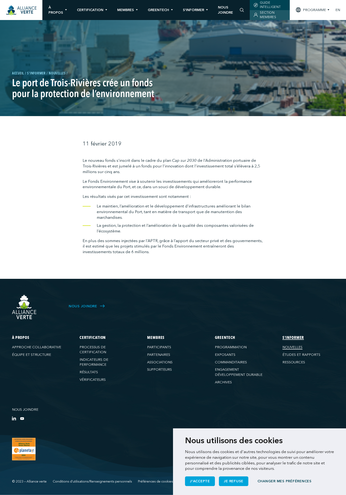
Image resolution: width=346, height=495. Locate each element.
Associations (160, 362)
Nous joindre (25, 409)
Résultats (89, 372)
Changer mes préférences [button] (284, 481)
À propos (55, 10)
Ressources (293, 362)
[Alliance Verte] (24, 307)
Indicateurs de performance (94, 362)
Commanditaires (231, 362)
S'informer (193, 10)
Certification (90, 10)
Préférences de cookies (155, 481)
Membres (125, 10)
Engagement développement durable (238, 372)
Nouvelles (292, 347)
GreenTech (158, 10)
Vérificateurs (93, 379)
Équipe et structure (31, 354)
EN (337, 10)
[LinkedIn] (14, 418)
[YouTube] (22, 418)
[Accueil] (21, 10)
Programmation (231, 347)
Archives (223, 382)
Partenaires (158, 354)
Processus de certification (93, 349)
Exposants (225, 354)
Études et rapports (301, 354)
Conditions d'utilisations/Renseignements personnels (92, 481)
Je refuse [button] (233, 481)
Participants (159, 347)
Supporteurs (159, 369)
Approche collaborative (36, 347)
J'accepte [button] (200, 481)
